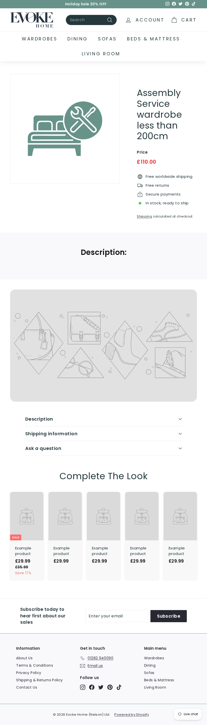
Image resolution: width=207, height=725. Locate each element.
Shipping (144, 216)
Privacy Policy (28, 672)
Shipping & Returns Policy (39, 680)
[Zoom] (65, 128)
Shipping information (51, 433)
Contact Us (26, 687)
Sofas (107, 39)
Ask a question (43, 448)
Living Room (101, 54)
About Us (24, 658)
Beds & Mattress (153, 39)
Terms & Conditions (34, 665)
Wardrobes (39, 39)
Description (39, 419)
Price (142, 152)
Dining (77, 39)
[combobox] (91, 20)
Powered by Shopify (131, 714)
